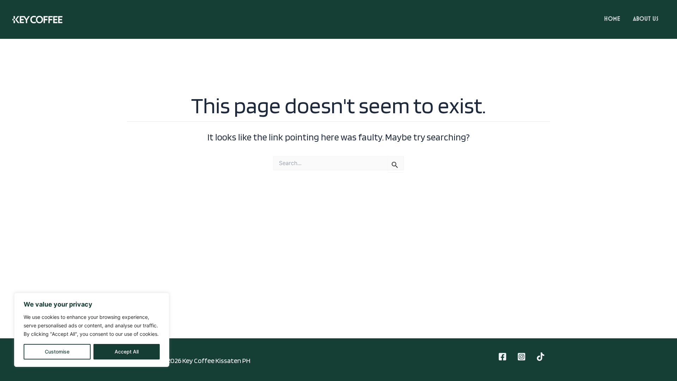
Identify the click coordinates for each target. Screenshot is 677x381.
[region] (91, 330)
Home (612, 19)
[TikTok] (540, 356)
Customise (57, 352)
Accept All (127, 352)
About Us (645, 19)
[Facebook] (502, 356)
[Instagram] (521, 356)
